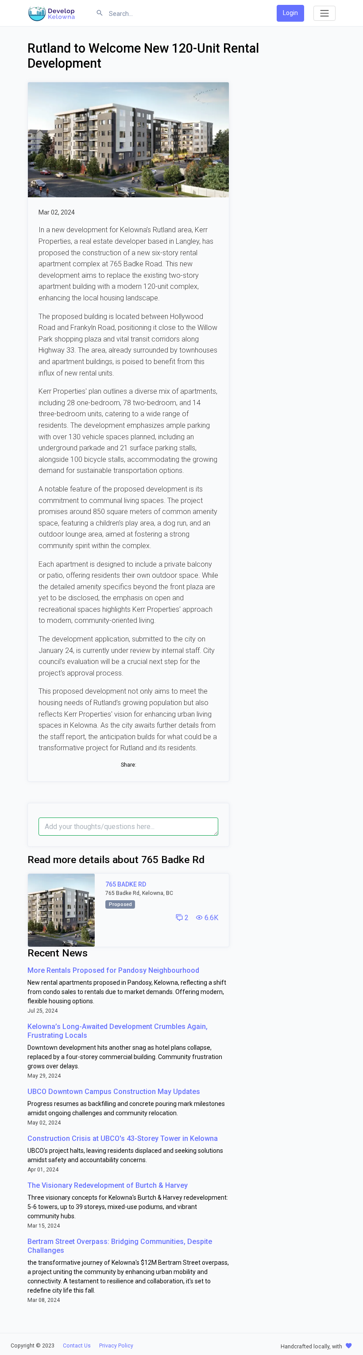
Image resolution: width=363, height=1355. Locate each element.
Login (290, 12)
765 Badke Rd (125, 884)
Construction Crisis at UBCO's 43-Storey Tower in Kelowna (122, 1138)
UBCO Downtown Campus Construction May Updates (113, 1091)
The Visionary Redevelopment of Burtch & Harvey (107, 1185)
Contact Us (77, 1346)
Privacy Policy (116, 1346)
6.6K (210, 918)
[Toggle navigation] (324, 13)
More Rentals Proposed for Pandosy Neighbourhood (113, 970)
